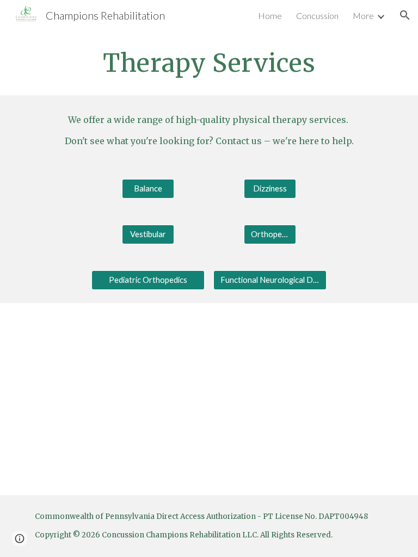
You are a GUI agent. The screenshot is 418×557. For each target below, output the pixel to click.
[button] (405, 15)
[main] (208, 63)
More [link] (363, 15)
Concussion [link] (317, 15)
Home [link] (270, 15)
